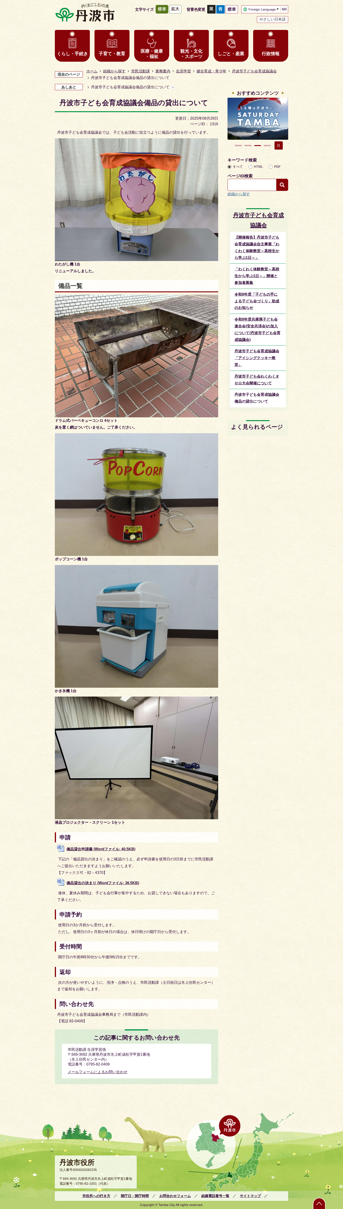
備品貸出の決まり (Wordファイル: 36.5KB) (102, 883)
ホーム (92, 71)
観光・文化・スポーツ (191, 54)
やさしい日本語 (272, 19)
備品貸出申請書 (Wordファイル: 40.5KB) (100, 849)
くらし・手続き (72, 53)
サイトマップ (250, 1196)
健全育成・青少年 (211, 71)
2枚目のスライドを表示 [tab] (248, 145)
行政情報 (271, 53)
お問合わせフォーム (175, 1196)
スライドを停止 (278, 145)
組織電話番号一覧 (215, 1196)
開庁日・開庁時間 (135, 1196)
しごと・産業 (231, 53)
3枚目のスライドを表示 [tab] (257, 145)
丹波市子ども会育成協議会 (254, 71)
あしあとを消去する (172, 87)
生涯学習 (183, 71)
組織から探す (114, 71)
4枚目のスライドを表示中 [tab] (267, 145)
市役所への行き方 (96, 1196)
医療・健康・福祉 (152, 54)
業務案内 (162, 71)
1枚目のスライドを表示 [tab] (238, 145)
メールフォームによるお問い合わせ (97, 1072)
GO (284, 9)
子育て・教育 (112, 53)
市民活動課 (140, 71)
